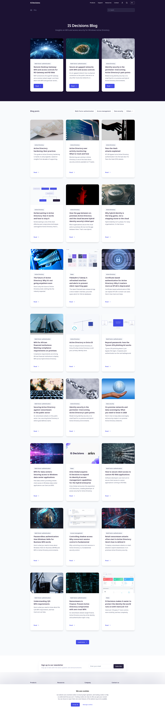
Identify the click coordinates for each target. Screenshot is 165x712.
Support (100, 3)
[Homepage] (35, 2)
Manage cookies (87, 704)
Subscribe (118, 666)
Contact (116, 3)
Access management (104, 111)
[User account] (122, 3)
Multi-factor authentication (84, 111)
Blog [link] (35, 10)
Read (37, 86)
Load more (81, 642)
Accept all (75, 704)
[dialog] (82, 698)
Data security (118, 111)
